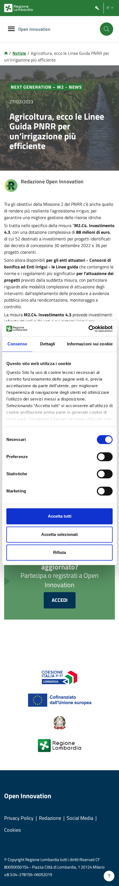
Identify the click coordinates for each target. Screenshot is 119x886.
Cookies (12, 830)
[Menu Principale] (11, 29)
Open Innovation (34, 29)
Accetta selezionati (59, 534)
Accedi (60, 600)
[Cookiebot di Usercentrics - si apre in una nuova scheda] (88, 328)
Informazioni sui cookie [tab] (90, 343)
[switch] (105, 456)
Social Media (80, 818)
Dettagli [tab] (47, 343)
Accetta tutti (59, 516)
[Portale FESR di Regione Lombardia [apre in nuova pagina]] (59, 677)
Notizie (19, 53)
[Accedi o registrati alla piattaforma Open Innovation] (97, 8)
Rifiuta (59, 552)
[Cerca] (106, 29)
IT (108, 8)
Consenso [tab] (17, 343)
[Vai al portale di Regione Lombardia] (18, 8)
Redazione (50, 818)
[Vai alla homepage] (6, 53)
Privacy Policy (18, 818)
